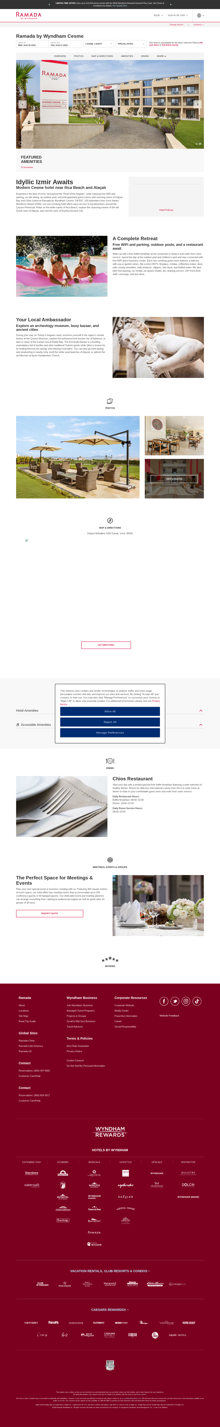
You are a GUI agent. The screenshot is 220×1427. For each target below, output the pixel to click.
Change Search (176, 25)
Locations (24, 1010)
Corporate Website (124, 1005)
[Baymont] (94, 1221)
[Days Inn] (63, 1174)
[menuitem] (158, 15)
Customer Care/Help (29, 1076)
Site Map (23, 1016)
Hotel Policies (166, 210)
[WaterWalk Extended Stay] (32, 1185)
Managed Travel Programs (81, 1010)
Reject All (110, 721)
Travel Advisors (75, 1026)
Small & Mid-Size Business (81, 1021)
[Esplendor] (125, 1185)
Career (118, 1021)
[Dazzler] (125, 1197)
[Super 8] (63, 1185)
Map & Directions (102, 56)
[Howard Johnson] (63, 1209)
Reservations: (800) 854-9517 (34, 1095)
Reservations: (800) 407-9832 (34, 1070)
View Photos (174, 479)
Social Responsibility (125, 1026)
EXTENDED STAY (31, 1162)
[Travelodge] (63, 1221)
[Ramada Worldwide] (94, 1232)
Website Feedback (169, 1015)
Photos (78, 56)
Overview (60, 56)
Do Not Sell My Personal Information (86, 1065)
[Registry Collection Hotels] (188, 1174)
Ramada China (26, 1040)
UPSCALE (157, 1162)
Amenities (127, 56)
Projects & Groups (76, 1016)
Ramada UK (25, 1051)
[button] (49, 4)
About (22, 1005)
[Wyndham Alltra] (125, 1221)
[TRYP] (125, 1174)
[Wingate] (94, 1185)
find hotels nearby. (170, 45)
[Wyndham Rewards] (110, 1132)
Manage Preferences (110, 732)
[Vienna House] (125, 1209)
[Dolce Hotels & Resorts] (188, 1185)
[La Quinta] (94, 1174)
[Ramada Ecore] (94, 1244)
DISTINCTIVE (188, 1162)
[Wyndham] (157, 1174)
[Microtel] (63, 1197)
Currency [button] (197, 25)
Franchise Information (126, 1016)
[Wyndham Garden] (94, 1197)
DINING (145, 56)
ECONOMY (63, 1162)
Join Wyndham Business (80, 1005)
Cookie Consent (75, 1060)
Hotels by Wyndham (110, 1150)
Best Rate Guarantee (78, 1046)
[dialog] (110, 713)
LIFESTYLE (126, 1162)
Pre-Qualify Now (120, 6)
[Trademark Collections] (157, 1185)
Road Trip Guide (27, 1021)
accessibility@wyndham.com (131, 1398)
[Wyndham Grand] (188, 1197)
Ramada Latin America (31, 1046)
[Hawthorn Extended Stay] (32, 1174)
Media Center (122, 1010)
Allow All (110, 711)
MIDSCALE (94, 1162)
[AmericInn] (94, 1209)
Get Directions (106, 645)
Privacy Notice (74, 1051)
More (160, 56)
